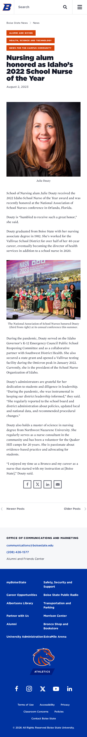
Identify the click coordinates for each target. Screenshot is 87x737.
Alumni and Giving (21, 33)
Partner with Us (17, 615)
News (36, 22)
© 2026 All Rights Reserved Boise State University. (43, 727)
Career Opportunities (21, 594)
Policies (59, 711)
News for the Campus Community (30, 48)
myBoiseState (16, 582)
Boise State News (17, 22)
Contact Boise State (43, 718)
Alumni (11, 624)
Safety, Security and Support (58, 584)
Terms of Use (26, 704)
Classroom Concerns (35, 711)
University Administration (24, 636)
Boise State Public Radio (61, 594)
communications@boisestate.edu (29, 545)
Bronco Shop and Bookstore (56, 626)
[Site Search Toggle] (65, 7)
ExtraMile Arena (55, 636)
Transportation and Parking (57, 605)
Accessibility (47, 704)
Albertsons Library (19, 603)
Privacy (65, 704)
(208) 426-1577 (17, 552)
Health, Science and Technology (30, 40)
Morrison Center (55, 615)
